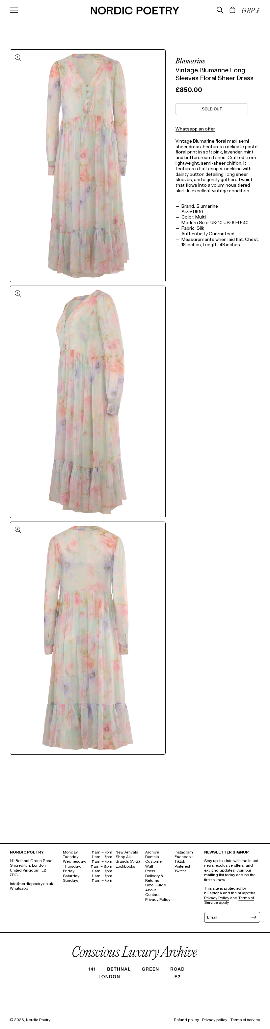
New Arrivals (127, 852)
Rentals (152, 857)
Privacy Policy (157, 899)
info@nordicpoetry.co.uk (31, 884)
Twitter (180, 871)
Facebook (184, 857)
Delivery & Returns (154, 878)
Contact (152, 895)
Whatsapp (19, 888)
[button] (220, 10)
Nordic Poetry (38, 1020)
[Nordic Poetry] (135, 13)
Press (150, 871)
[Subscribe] (253, 917)
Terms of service (245, 1020)
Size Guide (155, 885)
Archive (152, 852)
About (150, 890)
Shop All (123, 857)
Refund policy (186, 1020)
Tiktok (180, 861)
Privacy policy (214, 1020)
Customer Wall (154, 864)
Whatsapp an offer (195, 129)
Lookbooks (125, 866)
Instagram (184, 852)
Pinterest (182, 866)
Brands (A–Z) (128, 861)
